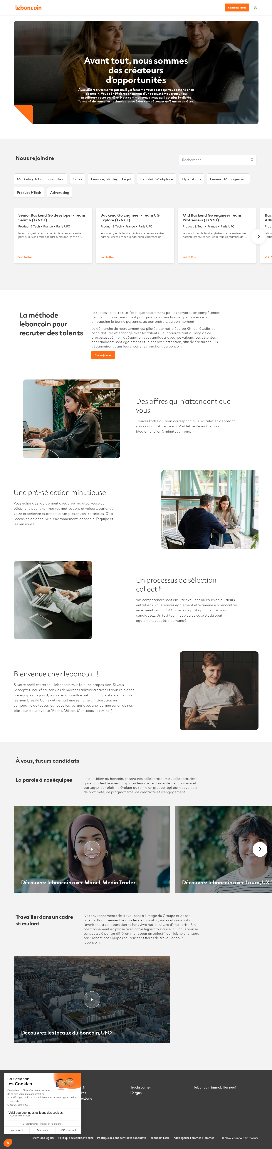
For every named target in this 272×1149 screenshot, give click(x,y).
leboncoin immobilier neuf (215, 1087)
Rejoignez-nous (237, 7)
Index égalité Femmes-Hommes (193, 1137)
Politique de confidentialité (75, 1137)
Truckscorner (140, 1087)
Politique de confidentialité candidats (121, 1137)
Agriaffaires (76, 1093)
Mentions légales (43, 1137)
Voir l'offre (25, 257)
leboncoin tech (159, 1137)
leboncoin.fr (76, 1087)
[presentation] (258, 236)
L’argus (136, 1093)
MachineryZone (79, 1098)
